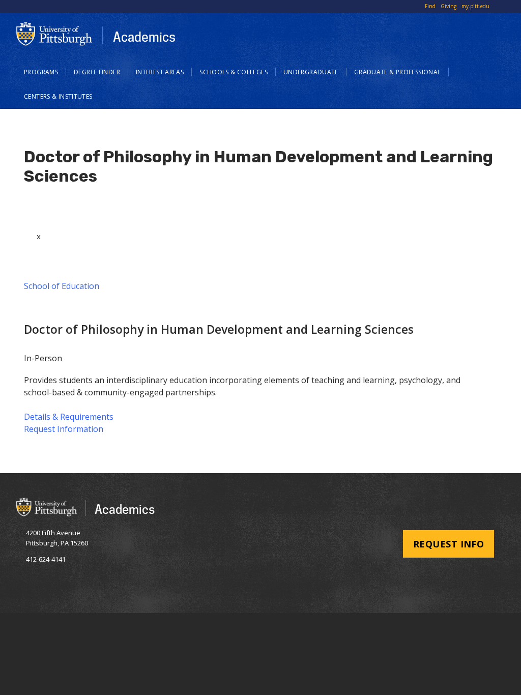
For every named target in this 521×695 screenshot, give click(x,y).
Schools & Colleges (233, 72)
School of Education (61, 286)
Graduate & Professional (397, 72)
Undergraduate (310, 72)
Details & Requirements (68, 416)
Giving (448, 6)
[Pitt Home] (54, 33)
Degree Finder (97, 72)
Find (430, 6)
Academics (144, 37)
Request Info (448, 544)
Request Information (63, 429)
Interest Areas (160, 72)
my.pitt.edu (475, 6)
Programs (41, 72)
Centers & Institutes (58, 96)
